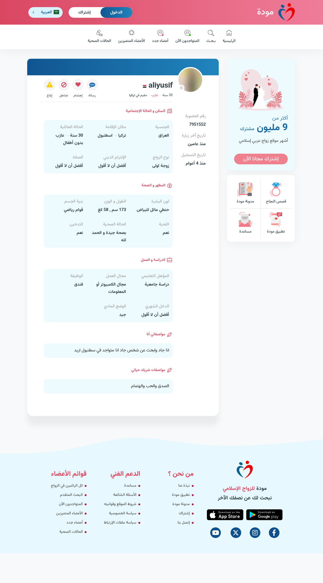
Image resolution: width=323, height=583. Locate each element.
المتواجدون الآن (187, 41)
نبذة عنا (184, 486)
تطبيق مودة (276, 232)
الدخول (116, 12)
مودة (265, 12)
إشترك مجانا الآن (261, 159)
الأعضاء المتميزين (131, 41)
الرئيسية (229, 41)
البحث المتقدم (71, 495)
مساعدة (245, 232)
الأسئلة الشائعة (124, 495)
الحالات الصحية (99, 41)
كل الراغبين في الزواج (67, 486)
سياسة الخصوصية (122, 513)
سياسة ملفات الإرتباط (120, 523)
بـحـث (211, 41)
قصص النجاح (276, 202)
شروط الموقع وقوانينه (120, 504)
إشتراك (84, 12)
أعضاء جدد (160, 41)
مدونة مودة (245, 202)
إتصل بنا (184, 523)
